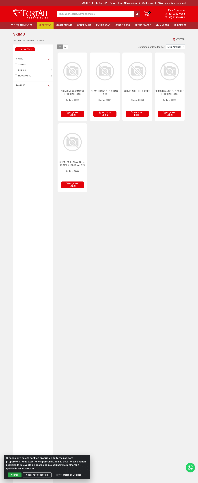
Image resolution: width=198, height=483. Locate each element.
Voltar (180, 39)
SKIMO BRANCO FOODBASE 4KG (105, 92)
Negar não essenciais (37, 475)
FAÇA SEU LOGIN (74, 113)
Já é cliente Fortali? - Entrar (100, 3)
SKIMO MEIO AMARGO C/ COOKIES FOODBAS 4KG (72, 163)
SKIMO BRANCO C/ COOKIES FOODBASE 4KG (169, 92)
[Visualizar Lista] (65, 46)
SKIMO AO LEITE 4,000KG (137, 91)
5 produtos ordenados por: (151, 47)
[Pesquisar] (137, 14)
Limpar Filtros (25, 49)
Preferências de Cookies (68, 475)
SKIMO (19, 58)
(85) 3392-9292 (176, 17)
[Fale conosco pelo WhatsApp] (190, 467)
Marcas (20, 85)
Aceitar (14, 475)
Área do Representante (174, 3)
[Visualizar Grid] (60, 46)
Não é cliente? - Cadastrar (139, 3)
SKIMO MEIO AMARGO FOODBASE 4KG (72, 92)
